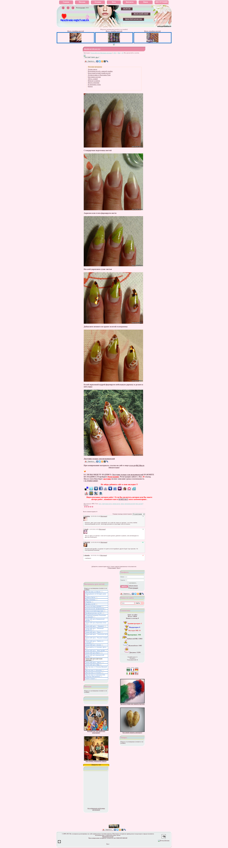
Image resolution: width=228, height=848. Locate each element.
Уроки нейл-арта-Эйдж (92, 664)
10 (122, 53)
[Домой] (63, 8)
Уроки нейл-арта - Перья (93, 632)
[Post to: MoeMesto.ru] (134, 488)
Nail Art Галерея (90, 678)
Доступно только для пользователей (99, 459)
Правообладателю (107, 836)
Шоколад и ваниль (94, 81)
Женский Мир (141, 14)
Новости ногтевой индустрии (94, 611)
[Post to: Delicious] (86, 488)
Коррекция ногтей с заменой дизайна (100, 71)
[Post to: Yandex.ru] (86, 493)
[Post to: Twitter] (91, 488)
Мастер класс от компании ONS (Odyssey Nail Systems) (95, 675)
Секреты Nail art (90, 597)
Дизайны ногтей (90, 604)
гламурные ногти (107, 503)
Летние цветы (92, 69)
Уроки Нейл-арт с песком (93, 645)
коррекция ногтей (130, 503)
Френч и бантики (93, 82)
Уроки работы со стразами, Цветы (96, 647)
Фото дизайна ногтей (75, 31)
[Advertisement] (114, 820)
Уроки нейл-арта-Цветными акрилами (101, 53)
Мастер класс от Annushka (94, 670)
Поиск (145, 2)
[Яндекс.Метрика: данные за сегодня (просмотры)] (163, 841)
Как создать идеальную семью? (96, 761)
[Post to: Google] (105, 488)
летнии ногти (116, 503)
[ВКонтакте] (97, 61)
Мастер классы (133, 19)
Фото (114, 2)
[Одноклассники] (102, 61)
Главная (66, 2)
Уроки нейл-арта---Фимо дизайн (95, 650)
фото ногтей (139, 503)
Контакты (129, 2)
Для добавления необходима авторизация (96, 809)
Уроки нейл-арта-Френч (93, 653)
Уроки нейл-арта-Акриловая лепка (96, 622)
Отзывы (98, 2)
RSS (87, 8)
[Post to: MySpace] (110, 488)
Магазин (82, 2)
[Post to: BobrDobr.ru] (124, 488)
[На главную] (75, 21)
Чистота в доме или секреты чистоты (132, 704)
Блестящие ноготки (94, 77)
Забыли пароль (133, 585)
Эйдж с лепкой (93, 79)
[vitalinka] (87, 518)
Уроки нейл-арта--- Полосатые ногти (97, 634)
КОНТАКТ (123, 499)
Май (119, 53)
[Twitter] (100, 61)
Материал (104, 516)
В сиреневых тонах (94, 84)
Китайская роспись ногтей (93, 613)
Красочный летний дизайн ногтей (99, 73)
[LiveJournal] (107, 61)
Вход (118, 568)
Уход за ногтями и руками (93, 606)
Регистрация (112, 568)
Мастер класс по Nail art (93, 591)
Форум (126, 8)
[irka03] (87, 531)
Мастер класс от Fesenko (93, 672)
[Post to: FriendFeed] (115, 488)
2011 (115, 53)
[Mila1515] (87, 544)
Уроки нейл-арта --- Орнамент (95, 626)
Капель (90, 86)
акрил (122, 503)
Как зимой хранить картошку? (132, 732)
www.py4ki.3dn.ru (136, 465)
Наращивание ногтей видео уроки (96, 594)
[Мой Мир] (105, 61)
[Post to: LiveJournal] (96, 493)
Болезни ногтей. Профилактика (95, 608)
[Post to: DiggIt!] (96, 488)
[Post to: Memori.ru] (129, 488)
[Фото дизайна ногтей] (75, 42)
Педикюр (88, 602)
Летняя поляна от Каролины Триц (99, 75)
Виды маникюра (90, 599)
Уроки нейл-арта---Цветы (93, 662)
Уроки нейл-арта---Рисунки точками (96, 637)
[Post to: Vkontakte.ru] (100, 493)
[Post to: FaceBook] (100, 488)
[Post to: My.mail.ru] (91, 493)
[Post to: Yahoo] (119, 488)
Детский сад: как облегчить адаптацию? (96, 732)
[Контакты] (68, 8)
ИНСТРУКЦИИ (161, 2)
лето (100, 503)
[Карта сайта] (73, 8)
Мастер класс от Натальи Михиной (96, 667)
